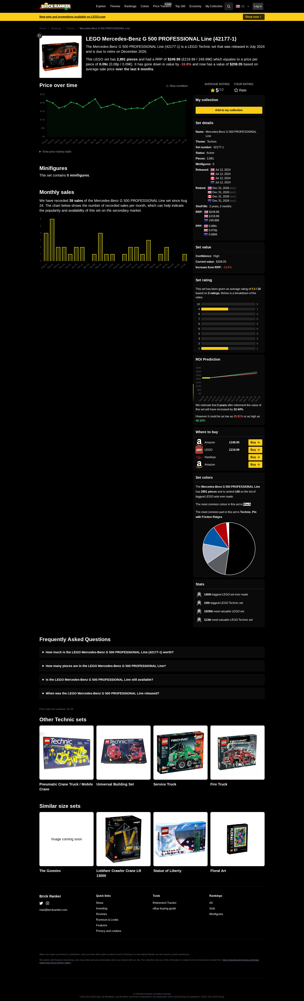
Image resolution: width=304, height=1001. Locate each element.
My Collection (214, 6)
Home (42, 28)
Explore (101, 6)
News (99, 902)
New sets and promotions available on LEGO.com (72, 16)
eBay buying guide (164, 908)
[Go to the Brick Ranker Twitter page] (41, 903)
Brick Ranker (50, 896)
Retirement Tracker (164, 902)
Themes (115, 6)
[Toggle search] (229, 6)
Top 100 (180, 6)
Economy (195, 6)
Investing (101, 908)
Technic (70, 28)
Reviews (101, 914)
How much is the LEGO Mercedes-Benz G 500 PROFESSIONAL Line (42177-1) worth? (110, 652)
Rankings (130, 6)
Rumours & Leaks (107, 919)
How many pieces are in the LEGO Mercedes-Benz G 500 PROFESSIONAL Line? (106, 666)
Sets (212, 908)
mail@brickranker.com (53, 909)
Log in (258, 6)
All (211, 902)
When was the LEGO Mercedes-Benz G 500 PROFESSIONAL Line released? (102, 693)
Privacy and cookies (108, 930)
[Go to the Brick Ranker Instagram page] (47, 903)
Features (101, 925)
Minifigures (216, 914)
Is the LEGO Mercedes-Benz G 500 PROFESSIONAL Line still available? (99, 679)
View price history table (56, 151)
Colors (145, 6)
